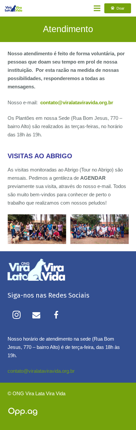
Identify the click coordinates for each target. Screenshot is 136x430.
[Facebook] (56, 315)
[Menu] (97, 8)
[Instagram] (16, 315)
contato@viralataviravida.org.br (41, 371)
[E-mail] (36, 315)
